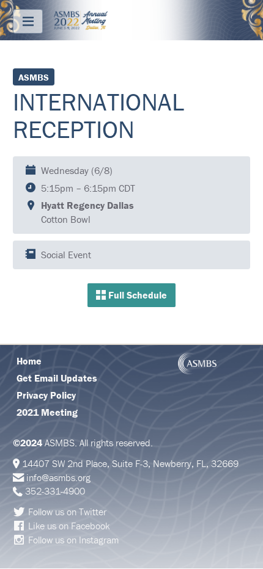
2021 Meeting (47, 412)
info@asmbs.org (58, 477)
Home (29, 361)
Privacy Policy (46, 395)
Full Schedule (136, 295)
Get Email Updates (57, 378)
